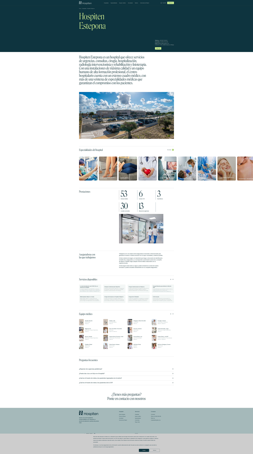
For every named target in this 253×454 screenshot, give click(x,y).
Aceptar (144, 450)
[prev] (171, 279)
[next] (173, 279)
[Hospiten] (85, 2)
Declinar (154, 450)
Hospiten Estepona (91, 8)
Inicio (80, 8)
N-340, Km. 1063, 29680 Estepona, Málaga (164, 44)
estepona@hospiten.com (163, 43)
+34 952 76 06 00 (163, 40)
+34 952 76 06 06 (164, 42)
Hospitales (84, 8)
